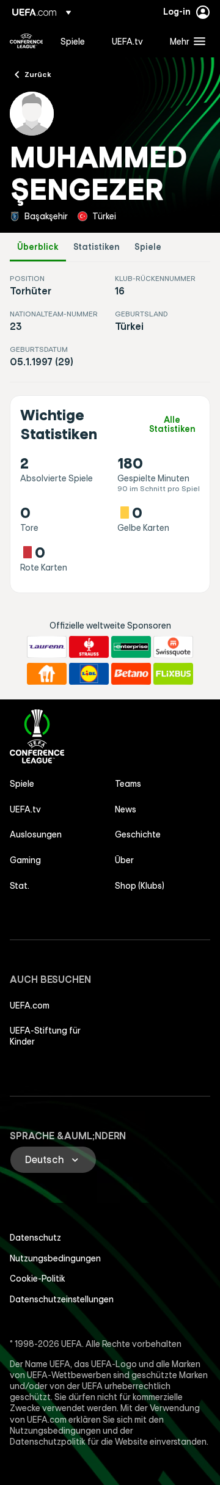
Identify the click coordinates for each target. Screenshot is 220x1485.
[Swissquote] (173, 647)
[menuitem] (76, 41)
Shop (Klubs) (139, 886)
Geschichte (138, 834)
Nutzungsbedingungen (55, 1258)
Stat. (19, 886)
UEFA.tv (25, 809)
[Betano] (131, 674)
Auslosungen (36, 834)
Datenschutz (35, 1237)
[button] (185, 41)
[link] (73, 41)
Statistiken (96, 247)
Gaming (25, 860)
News (125, 809)
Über (124, 860)
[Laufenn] (47, 647)
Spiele (147, 247)
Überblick (38, 247)
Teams (128, 784)
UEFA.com (30, 1005)
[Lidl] (89, 674)
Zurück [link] (37, 74)
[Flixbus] (173, 674)
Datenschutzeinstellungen (62, 1299)
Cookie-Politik (37, 1278)
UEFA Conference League (26, 41)
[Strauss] (89, 647)
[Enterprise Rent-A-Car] (131, 647)
